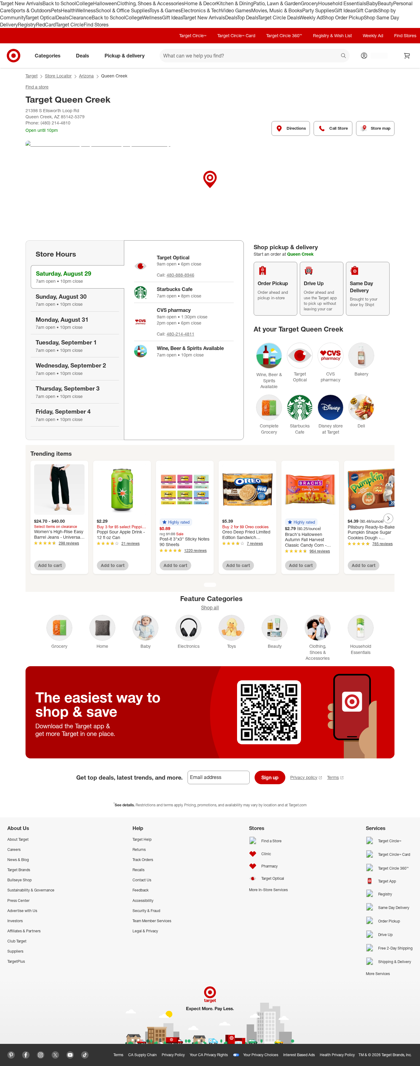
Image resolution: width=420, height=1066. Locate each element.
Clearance (80, 17)
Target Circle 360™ (284, 35)
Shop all (210, 607)
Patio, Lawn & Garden (277, 3)
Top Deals (247, 17)
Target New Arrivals (21, 3)
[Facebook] (26, 1055)
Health (68, 10)
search (344, 56)
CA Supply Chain (142, 1054)
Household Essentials (342, 3)
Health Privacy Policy (337, 1054)
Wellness (86, 10)
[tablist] (75, 340)
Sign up (270, 777)
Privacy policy (303, 777)
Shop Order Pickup (343, 17)
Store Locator (58, 75)
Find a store (37, 86)
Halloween (105, 3)
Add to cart (50, 565)
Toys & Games (165, 10)
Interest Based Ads (299, 1054)
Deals (62, 17)
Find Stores (96, 25)
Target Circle (70, 25)
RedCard (46, 25)
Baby (372, 3)
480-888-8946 (180, 274)
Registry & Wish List (332, 35)
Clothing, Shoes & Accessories (150, 3)
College (84, 3)
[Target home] (13, 55)
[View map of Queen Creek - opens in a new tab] (210, 187)
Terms (333, 777)
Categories (48, 56)
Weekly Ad (311, 17)
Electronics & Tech (201, 10)
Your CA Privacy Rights (209, 1054)
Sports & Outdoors (31, 10)
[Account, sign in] (376, 55)
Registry (27, 25)
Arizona (86, 75)
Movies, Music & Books (276, 10)
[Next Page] (388, 518)
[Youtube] (70, 1055)
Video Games (236, 10)
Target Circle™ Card (236, 35)
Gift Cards (366, 10)
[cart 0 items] (407, 55)
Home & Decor (200, 3)
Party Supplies (318, 10)
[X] (55, 1055)
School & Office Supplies (122, 10)
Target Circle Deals (278, 17)
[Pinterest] (11, 1055)
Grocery (309, 3)
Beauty (385, 3)
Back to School (59, 3)
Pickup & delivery (125, 56)
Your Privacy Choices (260, 1054)
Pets (56, 10)
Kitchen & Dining (234, 3)
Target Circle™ (192, 35)
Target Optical (40, 17)
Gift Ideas (344, 10)
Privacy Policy (173, 1054)
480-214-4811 (180, 333)
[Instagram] (40, 1055)
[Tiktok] (85, 1055)
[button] (176, 522)
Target (32, 75)
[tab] (77, 277)
